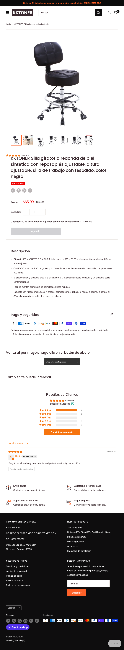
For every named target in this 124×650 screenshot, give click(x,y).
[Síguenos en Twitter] (14, 621)
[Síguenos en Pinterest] (31, 621)
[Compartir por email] (30, 190)
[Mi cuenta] (109, 12)
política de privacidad (16, 571)
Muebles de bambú (76, 537)
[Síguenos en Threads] (20, 621)
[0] (115, 12)
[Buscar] (98, 12)
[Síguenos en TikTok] (37, 621)
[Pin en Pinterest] (18, 190)
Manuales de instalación (79, 551)
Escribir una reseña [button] (62, 432)
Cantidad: (16, 212)
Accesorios (72, 546)
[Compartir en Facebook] (13, 190)
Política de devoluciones (18, 585)
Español (11, 608)
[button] (45, 410)
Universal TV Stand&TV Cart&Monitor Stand (89, 532)
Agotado (35, 231)
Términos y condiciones (18, 566)
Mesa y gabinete (75, 541)
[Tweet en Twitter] (24, 190)
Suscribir (77, 592)
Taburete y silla (74, 527)
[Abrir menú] (7, 12)
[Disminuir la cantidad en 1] (26, 212)
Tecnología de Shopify (16, 640)
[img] (15, 451)
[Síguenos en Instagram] (25, 621)
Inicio (8, 24)
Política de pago (14, 575)
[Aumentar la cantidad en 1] (42, 212)
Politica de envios (14, 580)
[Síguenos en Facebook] (8, 621)
